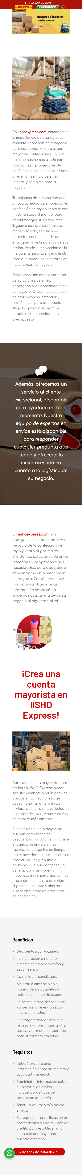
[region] (41, 21)
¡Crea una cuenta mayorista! (39, 1151)
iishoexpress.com (32, 132)
